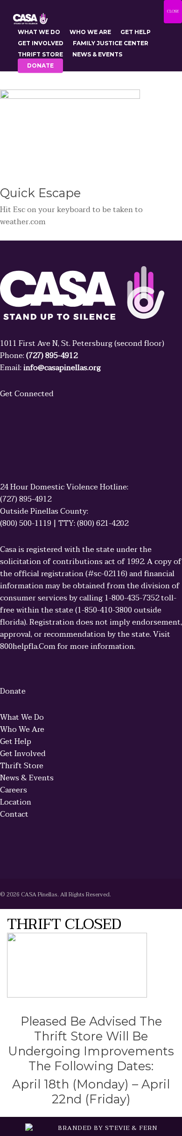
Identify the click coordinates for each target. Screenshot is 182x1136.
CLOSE (173, 11)
